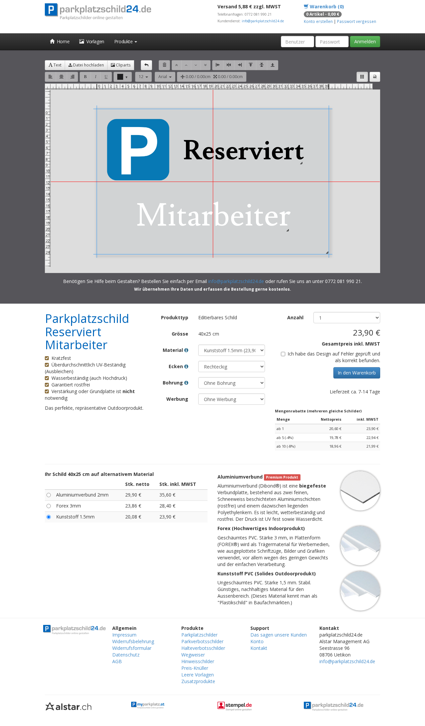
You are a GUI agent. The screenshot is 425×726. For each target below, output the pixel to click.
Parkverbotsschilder (202, 641)
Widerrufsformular (131, 648)
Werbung (177, 399)
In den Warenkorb (357, 372)
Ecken (176, 366)
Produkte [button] (124, 41)
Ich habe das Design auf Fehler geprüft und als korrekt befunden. (334, 357)
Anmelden (365, 41)
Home (62, 41)
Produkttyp (174, 317)
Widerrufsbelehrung (133, 641)
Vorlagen (94, 41)
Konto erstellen (318, 21)
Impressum (124, 635)
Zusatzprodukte (198, 681)
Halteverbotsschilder (203, 648)
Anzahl (295, 317)
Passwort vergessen (356, 21)
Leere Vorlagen (197, 674)
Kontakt (258, 648)
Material (173, 350)
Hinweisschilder (197, 661)
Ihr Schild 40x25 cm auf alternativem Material (99, 474)
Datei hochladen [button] (88, 65)
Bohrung (173, 382)
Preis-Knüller (194, 668)
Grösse (180, 334)
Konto (257, 641)
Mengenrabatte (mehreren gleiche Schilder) (318, 410)
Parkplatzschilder (199, 635)
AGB (117, 661)
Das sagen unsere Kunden (278, 635)
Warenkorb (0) (326, 6)
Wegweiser (193, 655)
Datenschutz (125, 655)
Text (56, 65)
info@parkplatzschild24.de (263, 21)
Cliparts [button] (122, 65)
